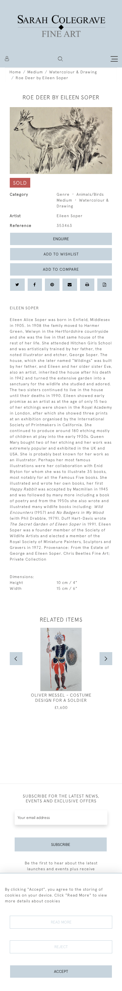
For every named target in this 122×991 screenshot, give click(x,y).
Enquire (61, 239)
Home (15, 72)
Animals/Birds (90, 194)
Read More (61, 922)
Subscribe (60, 844)
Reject (61, 947)
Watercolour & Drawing (73, 72)
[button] (60, 59)
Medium (35, 72)
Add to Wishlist (61, 254)
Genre (63, 194)
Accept (61, 971)
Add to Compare (61, 269)
